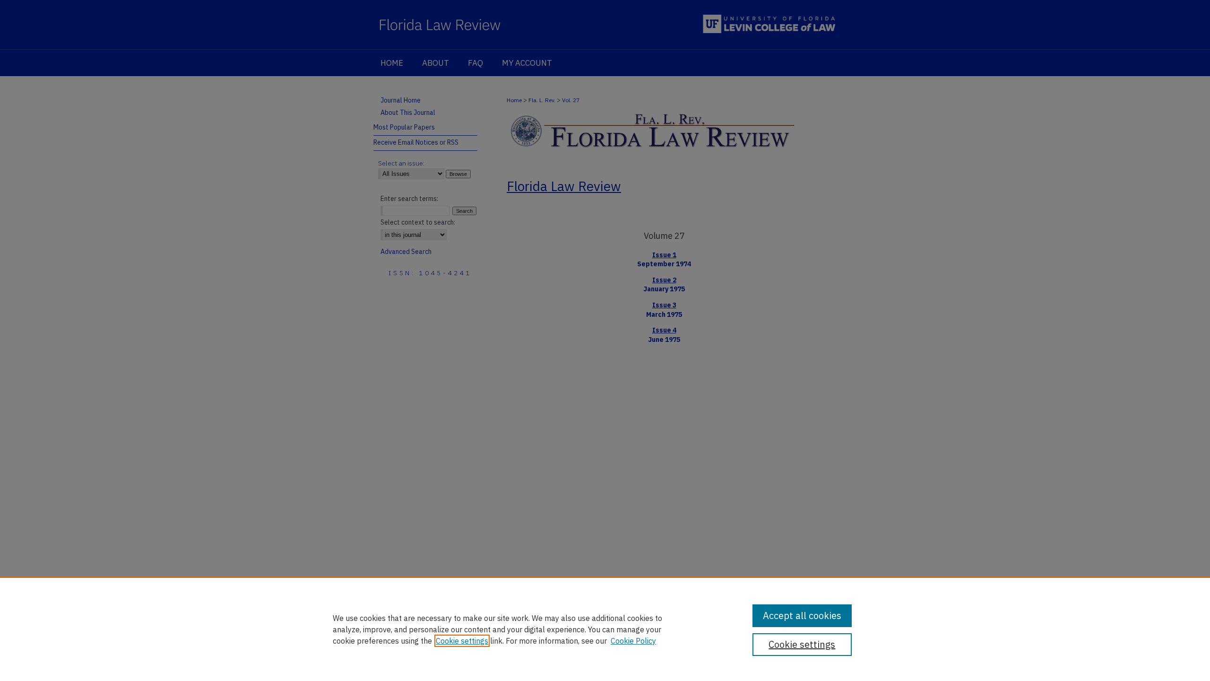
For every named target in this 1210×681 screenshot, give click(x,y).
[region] (605, 629)
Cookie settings (462, 641)
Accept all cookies (802, 615)
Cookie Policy (633, 641)
